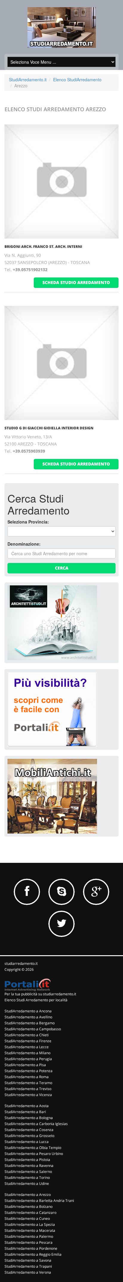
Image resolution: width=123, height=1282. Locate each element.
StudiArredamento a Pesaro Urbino (33, 1153)
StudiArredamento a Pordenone (30, 1248)
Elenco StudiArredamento (77, 80)
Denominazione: (24, 544)
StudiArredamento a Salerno (28, 1171)
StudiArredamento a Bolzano (28, 1206)
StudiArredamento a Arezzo (27, 1194)
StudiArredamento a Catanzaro (30, 1212)
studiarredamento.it (21, 963)
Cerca (61, 568)
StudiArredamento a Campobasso (32, 1028)
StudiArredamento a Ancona (28, 1011)
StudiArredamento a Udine (26, 1183)
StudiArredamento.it (28, 80)
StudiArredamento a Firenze (27, 1040)
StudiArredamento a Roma (26, 1076)
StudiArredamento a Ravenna (28, 1165)
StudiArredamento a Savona (27, 1260)
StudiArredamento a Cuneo (27, 1218)
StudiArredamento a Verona (27, 1272)
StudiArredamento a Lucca (26, 1141)
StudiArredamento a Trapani (28, 1266)
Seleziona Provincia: (28, 522)
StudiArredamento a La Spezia (29, 1224)
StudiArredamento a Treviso (27, 1088)
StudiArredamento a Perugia (28, 1058)
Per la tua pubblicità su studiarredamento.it (40, 993)
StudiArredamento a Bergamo (29, 1022)
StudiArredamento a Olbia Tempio (32, 1147)
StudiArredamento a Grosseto (29, 1135)
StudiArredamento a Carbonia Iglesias (36, 1123)
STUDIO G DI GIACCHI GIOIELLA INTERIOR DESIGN (48, 428)
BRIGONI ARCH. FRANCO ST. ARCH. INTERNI (43, 246)
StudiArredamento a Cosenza (28, 1129)
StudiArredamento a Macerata (29, 1230)
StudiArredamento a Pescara (28, 1242)
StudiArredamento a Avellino (28, 1017)
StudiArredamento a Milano (27, 1052)
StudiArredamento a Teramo (28, 1082)
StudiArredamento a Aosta (26, 1105)
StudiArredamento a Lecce (26, 1046)
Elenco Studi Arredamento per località (35, 999)
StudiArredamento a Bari (25, 1111)
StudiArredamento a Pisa (25, 1064)
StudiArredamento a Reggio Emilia (32, 1254)
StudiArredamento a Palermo (28, 1236)
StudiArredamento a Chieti (26, 1034)
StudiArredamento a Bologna (28, 1117)
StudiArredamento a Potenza (28, 1070)
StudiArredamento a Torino (27, 1177)
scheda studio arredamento (76, 282)
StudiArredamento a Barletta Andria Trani (39, 1200)
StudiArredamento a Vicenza (28, 1094)
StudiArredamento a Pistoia (27, 1159)
